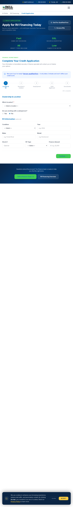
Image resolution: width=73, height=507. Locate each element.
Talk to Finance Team (24, 176)
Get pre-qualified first (30, 73)
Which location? (8, 102)
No (12, 113)
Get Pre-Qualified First (60, 22)
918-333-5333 (42, 2)
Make (4, 133)
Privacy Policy (15, 501)
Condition (5, 124)
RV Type (28, 142)
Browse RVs (61, 28)
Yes (5, 113)
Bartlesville (29, 2)
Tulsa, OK (54, 2)
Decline (54, 498)
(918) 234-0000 (66, 2)
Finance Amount (54, 142)
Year (38, 124)
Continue (62, 156)
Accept (63, 498)
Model (39, 133)
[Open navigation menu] (69, 7)
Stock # (4, 142)
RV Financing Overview (48, 176)
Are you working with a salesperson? (14, 111)
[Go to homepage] (8, 8)
